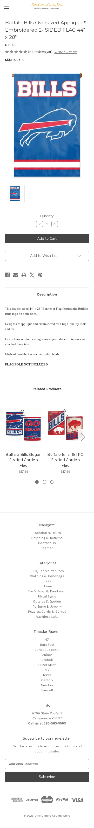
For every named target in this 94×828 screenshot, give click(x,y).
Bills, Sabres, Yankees (47, 571)
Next (83, 436)
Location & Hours (47, 533)
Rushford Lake (47, 617)
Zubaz (47, 655)
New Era (47, 685)
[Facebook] (7, 275)
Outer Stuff (47, 665)
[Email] (15, 275)
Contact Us (47, 543)
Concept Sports (47, 650)
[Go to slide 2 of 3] (44, 482)
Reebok (47, 660)
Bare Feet (47, 645)
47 (47, 640)
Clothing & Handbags (47, 576)
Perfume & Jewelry (47, 606)
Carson (47, 680)
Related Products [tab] (47, 389)
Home (47, 586)
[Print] (23, 275)
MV (47, 670)
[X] (32, 275)
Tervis (47, 675)
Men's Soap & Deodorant (47, 591)
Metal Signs (47, 596)
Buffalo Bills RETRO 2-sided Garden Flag (65, 460)
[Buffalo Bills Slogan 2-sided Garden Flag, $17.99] (23, 425)
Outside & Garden (47, 601)
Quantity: (47, 216)
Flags (47, 581)
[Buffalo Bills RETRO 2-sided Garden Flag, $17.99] (65, 425)
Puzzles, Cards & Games (47, 612)
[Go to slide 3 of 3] (52, 482)
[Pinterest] (40, 275)
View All (47, 690)
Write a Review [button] (65, 52)
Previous (6, 436)
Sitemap (47, 548)
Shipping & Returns (47, 538)
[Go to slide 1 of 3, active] (37, 482)
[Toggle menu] (6, 6)
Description (47, 294)
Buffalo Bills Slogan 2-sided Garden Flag (24, 460)
